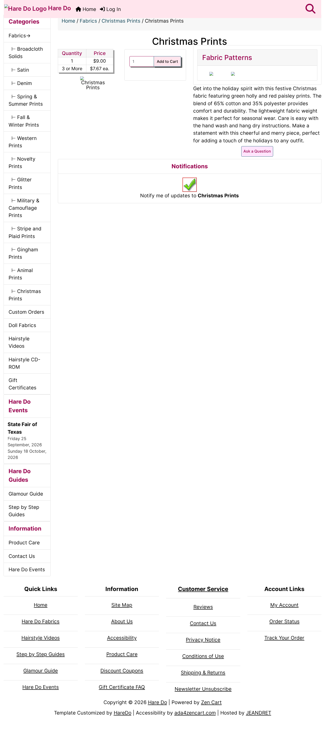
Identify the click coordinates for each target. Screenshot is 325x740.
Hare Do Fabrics (40, 621)
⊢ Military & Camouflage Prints (24, 208)
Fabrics (88, 21)
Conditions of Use (203, 656)
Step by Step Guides (24, 510)
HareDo (122, 713)
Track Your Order (284, 638)
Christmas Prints (121, 21)
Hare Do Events (27, 569)
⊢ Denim (20, 83)
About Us (122, 621)
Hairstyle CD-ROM (24, 363)
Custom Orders (26, 312)
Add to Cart (167, 61)
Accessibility (122, 638)
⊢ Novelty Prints (22, 162)
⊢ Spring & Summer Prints (26, 100)
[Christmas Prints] (93, 83)
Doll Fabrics (22, 325)
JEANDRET (258, 713)
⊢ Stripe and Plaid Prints (25, 232)
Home (88, 9)
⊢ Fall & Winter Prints (24, 121)
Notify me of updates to (189, 196)
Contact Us (22, 556)
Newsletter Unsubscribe (203, 689)
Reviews (203, 607)
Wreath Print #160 (233, 74)
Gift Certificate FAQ (122, 687)
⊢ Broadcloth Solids (26, 52)
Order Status (284, 621)
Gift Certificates (22, 384)
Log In (113, 9)
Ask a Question (257, 151)
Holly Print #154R (211, 74)
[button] (310, 9)
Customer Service (203, 589)
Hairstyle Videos (19, 342)
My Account (284, 605)
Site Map (121, 605)
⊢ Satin (19, 70)
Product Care (24, 543)
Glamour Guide (26, 494)
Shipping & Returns (203, 672)
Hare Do (59, 8)
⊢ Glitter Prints (20, 183)
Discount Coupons (121, 671)
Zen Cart (211, 702)
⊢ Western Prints (23, 142)
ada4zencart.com (195, 713)
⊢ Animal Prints (21, 274)
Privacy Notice (203, 640)
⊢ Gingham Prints (23, 253)
